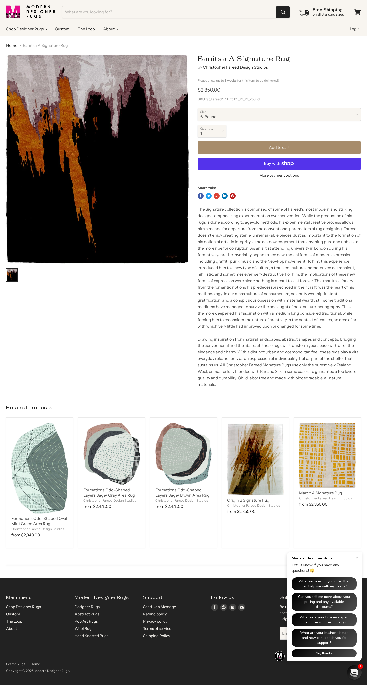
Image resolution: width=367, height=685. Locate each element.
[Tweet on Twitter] (209, 196)
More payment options (279, 175)
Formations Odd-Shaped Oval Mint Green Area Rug (39, 521)
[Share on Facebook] (201, 196)
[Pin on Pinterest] (233, 196)
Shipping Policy (156, 635)
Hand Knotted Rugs (91, 635)
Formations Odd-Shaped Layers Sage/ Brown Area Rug (182, 492)
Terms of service (157, 628)
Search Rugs (15, 664)
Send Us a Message (159, 606)
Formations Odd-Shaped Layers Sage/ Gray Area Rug (109, 492)
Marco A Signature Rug (320, 492)
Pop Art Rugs (86, 621)
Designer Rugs (87, 606)
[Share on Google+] (217, 196)
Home (11, 45)
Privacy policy (155, 621)
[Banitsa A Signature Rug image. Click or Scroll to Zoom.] (97, 159)
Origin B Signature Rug (248, 500)
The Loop (86, 28)
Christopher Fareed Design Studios (235, 67)
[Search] (283, 12)
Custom (62, 28)
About (109, 28)
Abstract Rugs (87, 614)
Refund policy (155, 614)
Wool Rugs (84, 628)
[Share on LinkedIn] (225, 196)
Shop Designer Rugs (25, 28)
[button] (354, 672)
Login (355, 28)
